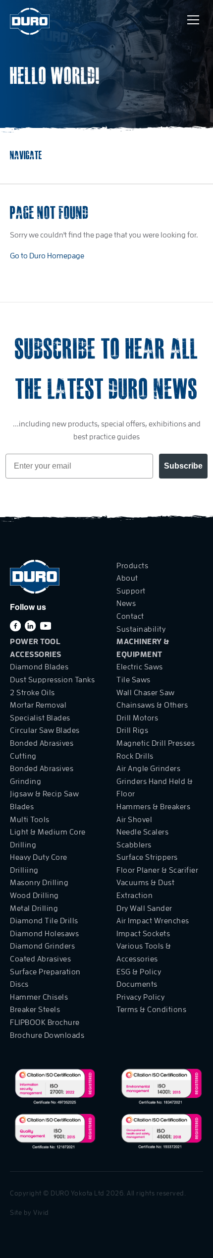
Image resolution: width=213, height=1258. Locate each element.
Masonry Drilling (39, 883)
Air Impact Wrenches (152, 921)
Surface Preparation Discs (45, 978)
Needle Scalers (142, 832)
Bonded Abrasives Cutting (41, 749)
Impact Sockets (143, 934)
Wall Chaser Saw (145, 693)
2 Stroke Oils (32, 693)
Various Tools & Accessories (143, 952)
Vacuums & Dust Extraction (145, 889)
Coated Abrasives (40, 959)
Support (131, 591)
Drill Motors (137, 718)
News (126, 603)
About (127, 578)
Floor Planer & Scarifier (157, 870)
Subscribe (183, 466)
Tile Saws (133, 680)
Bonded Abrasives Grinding (41, 775)
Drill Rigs (132, 730)
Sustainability (140, 629)
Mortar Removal (38, 705)
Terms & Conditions (151, 1010)
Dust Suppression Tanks (52, 680)
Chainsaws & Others (152, 705)
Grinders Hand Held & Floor (154, 788)
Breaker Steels (35, 1010)
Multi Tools (30, 820)
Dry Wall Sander (144, 908)
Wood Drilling (34, 895)
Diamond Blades (39, 667)
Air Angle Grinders (148, 769)
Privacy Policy (140, 997)
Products (132, 566)
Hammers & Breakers (153, 807)
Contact (130, 616)
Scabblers (134, 845)
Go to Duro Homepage (47, 256)
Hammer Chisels (39, 997)
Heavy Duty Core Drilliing (38, 863)
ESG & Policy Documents (138, 978)
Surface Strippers (147, 857)
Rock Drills (135, 756)
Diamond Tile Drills (44, 921)
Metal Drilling (34, 908)
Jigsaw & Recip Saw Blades (44, 800)
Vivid (41, 1212)
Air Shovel (134, 820)
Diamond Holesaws (44, 934)
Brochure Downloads (47, 1035)
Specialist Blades (40, 718)
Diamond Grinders (42, 946)
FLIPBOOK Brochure (45, 1022)
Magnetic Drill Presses (155, 743)
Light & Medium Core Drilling (48, 838)
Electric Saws (139, 667)
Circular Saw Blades (45, 730)
